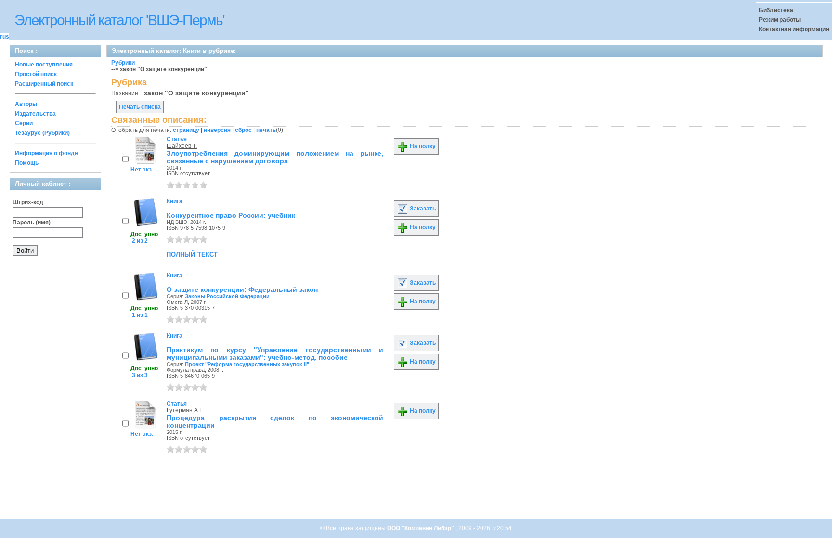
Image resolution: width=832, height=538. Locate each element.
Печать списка (140, 107)
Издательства (35, 113)
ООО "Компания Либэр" (421, 528)
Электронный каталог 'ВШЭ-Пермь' (119, 20)
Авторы (26, 104)
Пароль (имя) (32, 222)
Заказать (422, 208)
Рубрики (123, 62)
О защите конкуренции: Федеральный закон (242, 289)
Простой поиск (36, 74)
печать (266, 130)
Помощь (27, 162)
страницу (186, 130)
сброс (243, 130)
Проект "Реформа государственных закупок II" (247, 364)
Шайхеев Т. (182, 146)
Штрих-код (28, 202)
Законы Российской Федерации (227, 296)
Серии (24, 123)
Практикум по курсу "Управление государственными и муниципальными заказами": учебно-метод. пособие (275, 353)
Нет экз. (141, 169)
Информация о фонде (46, 153)
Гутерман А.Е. (186, 410)
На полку (422, 146)
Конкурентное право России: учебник (231, 215)
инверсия (217, 130)
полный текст (192, 254)
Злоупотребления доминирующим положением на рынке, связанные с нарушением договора (275, 157)
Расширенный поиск (44, 83)
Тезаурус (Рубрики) (42, 133)
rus (4, 36)
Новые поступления (44, 64)
